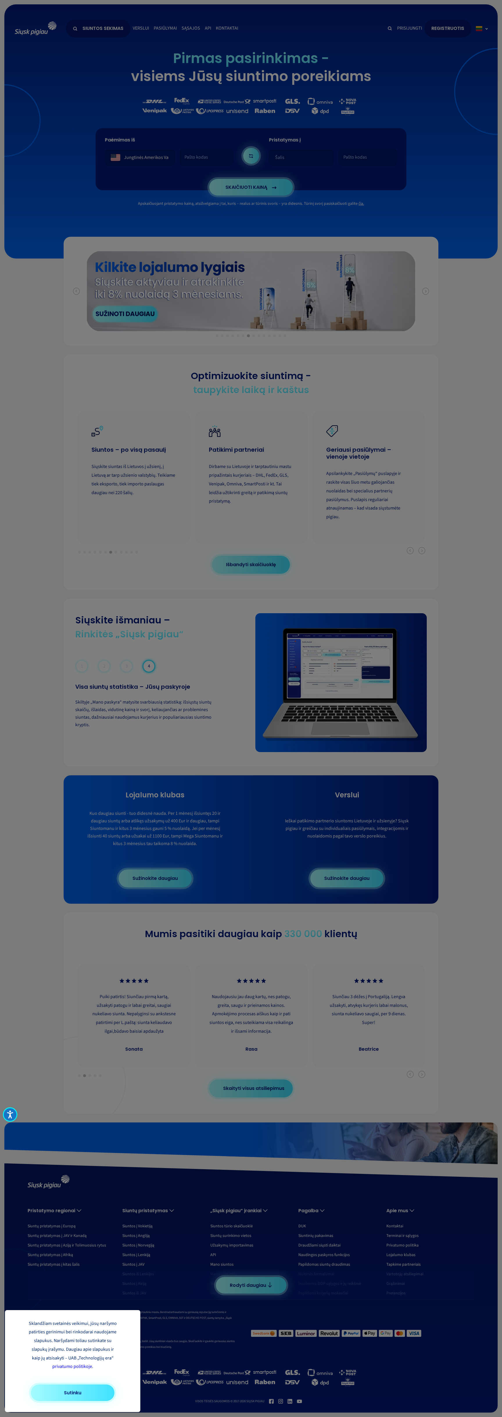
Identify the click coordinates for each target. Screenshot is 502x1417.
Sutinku (72, 1392)
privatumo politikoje (72, 1366)
